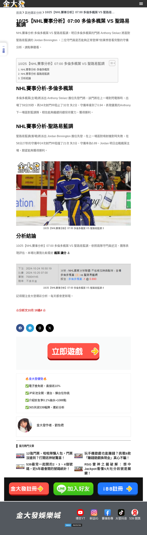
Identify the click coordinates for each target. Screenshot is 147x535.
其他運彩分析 (33, 12)
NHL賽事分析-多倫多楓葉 (35, 69)
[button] (141, 4)
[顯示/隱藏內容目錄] (110, 63)
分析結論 (26, 78)
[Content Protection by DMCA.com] (73, 525)
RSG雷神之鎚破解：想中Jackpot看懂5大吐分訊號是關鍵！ (107, 469)
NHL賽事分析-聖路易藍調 (35, 73)
